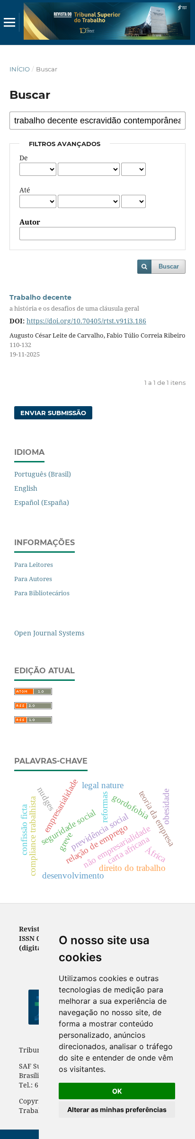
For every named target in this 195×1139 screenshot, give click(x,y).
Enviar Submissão (53, 413)
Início (19, 69)
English (25, 488)
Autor (29, 222)
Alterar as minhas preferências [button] (117, 1109)
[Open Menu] (9, 22)
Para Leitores (33, 564)
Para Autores (33, 578)
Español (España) (41, 502)
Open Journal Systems (49, 632)
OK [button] (117, 1091)
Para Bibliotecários (42, 593)
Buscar (169, 266)
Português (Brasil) (42, 474)
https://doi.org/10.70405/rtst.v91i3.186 (86, 320)
